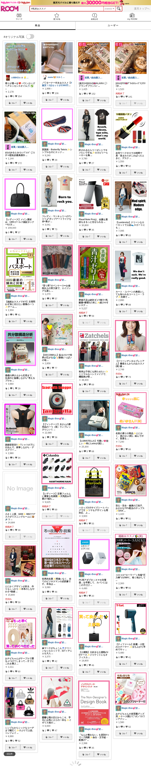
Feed (19, 16)
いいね (29, 103)
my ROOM (132, 16)
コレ (13, 103)
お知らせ (94, 16)
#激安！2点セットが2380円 (57, 84)
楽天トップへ (142, 8)
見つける (57, 16)
